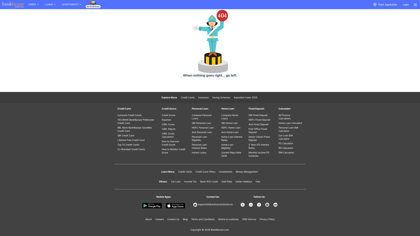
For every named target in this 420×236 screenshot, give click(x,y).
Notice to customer (228, 219)
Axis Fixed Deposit (258, 124)
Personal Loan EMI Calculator (288, 129)
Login (406, 4)
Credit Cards (188, 97)
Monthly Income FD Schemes (259, 154)
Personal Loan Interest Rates (199, 146)
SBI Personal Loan (201, 123)
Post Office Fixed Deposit (258, 131)
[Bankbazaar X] (243, 205)
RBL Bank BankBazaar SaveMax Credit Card (134, 129)
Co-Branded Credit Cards (131, 149)
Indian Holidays (244, 181)
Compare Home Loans (229, 117)
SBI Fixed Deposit (258, 115)
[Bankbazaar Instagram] (267, 205)
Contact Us (173, 219)
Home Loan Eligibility (227, 146)
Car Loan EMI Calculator (286, 137)
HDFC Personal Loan (203, 127)
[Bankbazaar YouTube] (275, 205)
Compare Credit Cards (129, 115)
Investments (225, 171)
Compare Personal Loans (201, 117)
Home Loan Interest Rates (231, 138)
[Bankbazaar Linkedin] (251, 205)
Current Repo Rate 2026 (231, 154)
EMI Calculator (286, 152)
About (148, 219)
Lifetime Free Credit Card (131, 140)
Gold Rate (226, 181)
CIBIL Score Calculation (168, 135)
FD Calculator (286, 143)
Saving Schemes (221, 97)
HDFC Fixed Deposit (259, 119)
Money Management (247, 171)
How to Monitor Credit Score (173, 151)
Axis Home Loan (230, 132)
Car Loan (176, 181)
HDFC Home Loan (230, 127)
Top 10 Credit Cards (128, 144)
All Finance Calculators (285, 117)
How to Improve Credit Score (170, 143)
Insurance (203, 97)
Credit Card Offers (205, 171)
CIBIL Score (168, 124)
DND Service (249, 219)
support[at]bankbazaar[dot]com (215, 204)
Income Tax (190, 181)
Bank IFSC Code (209, 181)
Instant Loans (199, 152)
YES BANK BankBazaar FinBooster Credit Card (135, 121)
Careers (159, 219)
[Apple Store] (175, 206)
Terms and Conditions (203, 219)
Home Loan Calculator (290, 123)
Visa (258, 181)
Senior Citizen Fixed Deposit (259, 138)
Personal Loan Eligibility (199, 138)
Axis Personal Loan (202, 132)
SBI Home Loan (229, 123)
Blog (185, 219)
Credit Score (168, 115)
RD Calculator (286, 148)
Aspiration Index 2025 (245, 97)
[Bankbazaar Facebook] (259, 205)
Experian (166, 119)
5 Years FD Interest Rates (259, 146)
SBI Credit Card (125, 135)
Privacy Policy (267, 219)
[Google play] (152, 206)
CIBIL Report (168, 129)
